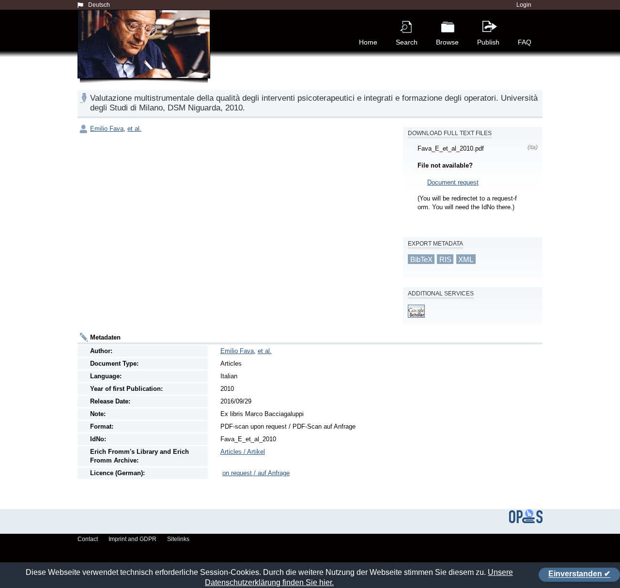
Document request (453, 182)
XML (465, 259)
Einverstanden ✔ (579, 574)
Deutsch (99, 4)
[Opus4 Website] (525, 521)
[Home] (146, 55)
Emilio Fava (107, 128)
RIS (445, 259)
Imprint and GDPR (132, 539)
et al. (134, 128)
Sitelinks (178, 539)
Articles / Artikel (242, 451)
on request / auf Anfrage (256, 473)
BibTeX (421, 259)
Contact (88, 539)
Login (523, 4)
